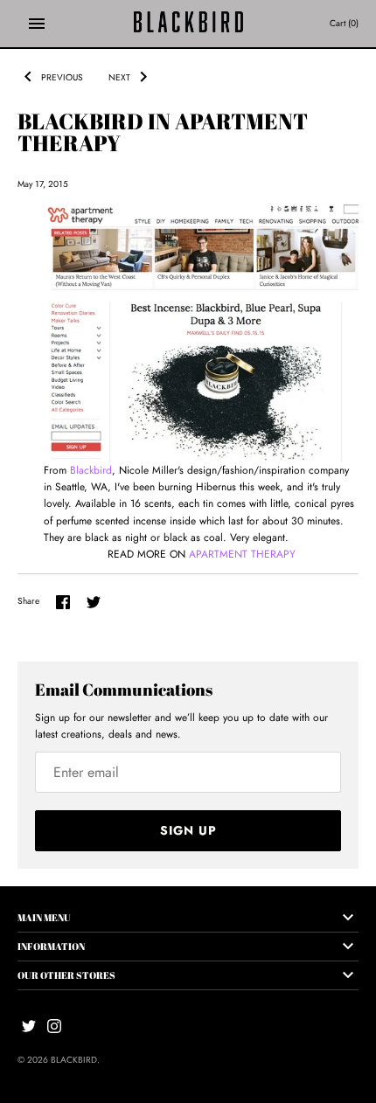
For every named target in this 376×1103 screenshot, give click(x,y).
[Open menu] (36, 23)
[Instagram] (54, 1026)
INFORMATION (51, 946)
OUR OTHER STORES (66, 975)
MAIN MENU (44, 917)
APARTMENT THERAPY (242, 554)
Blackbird (91, 470)
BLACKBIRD (74, 1059)
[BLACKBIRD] (188, 23)
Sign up (188, 830)
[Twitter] (29, 1026)
